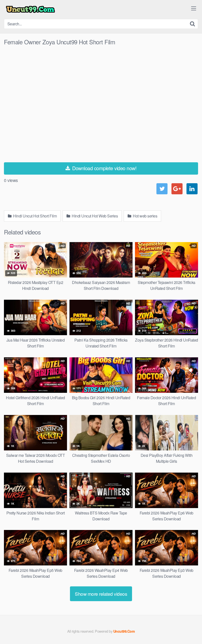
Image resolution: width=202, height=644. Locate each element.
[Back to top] (188, 628)
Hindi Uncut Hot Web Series (94, 216)
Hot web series (144, 216)
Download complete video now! (104, 168)
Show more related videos (101, 593)
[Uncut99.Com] (30, 9)
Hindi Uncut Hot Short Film (34, 216)
